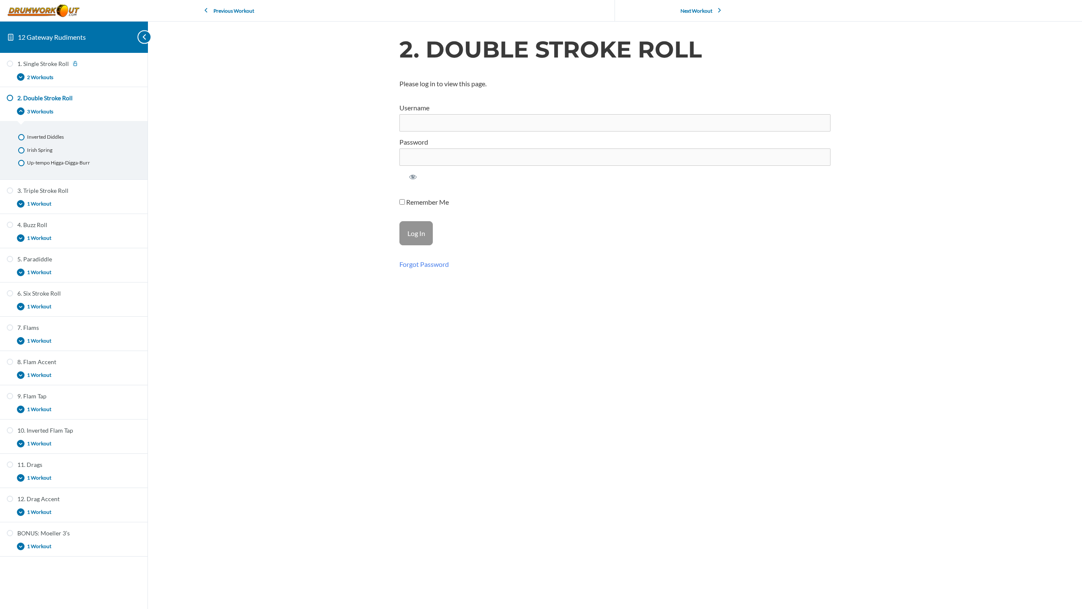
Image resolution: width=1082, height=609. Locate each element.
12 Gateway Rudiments (52, 37)
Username (414, 108)
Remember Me (427, 202)
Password (413, 142)
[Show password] (413, 179)
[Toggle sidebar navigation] (135, 37)
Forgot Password (424, 264)
